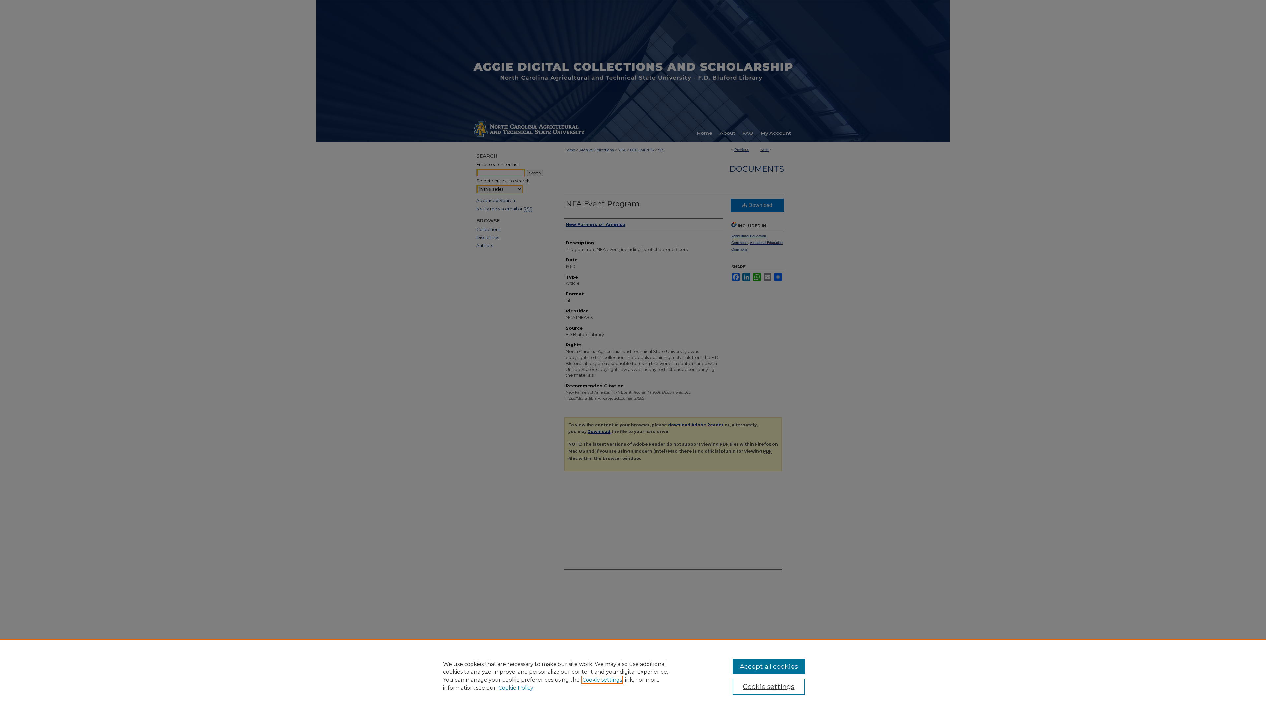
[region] (633, 675)
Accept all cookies (769, 666)
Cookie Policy (515, 688)
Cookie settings (602, 680)
